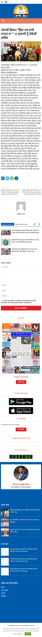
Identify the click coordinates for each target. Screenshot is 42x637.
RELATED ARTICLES (7, 224)
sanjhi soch (21, 214)
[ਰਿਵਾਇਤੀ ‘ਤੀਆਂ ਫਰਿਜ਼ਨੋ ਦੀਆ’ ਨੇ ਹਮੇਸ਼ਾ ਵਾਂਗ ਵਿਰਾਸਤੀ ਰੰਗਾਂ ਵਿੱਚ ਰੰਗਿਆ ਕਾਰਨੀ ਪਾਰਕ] (6, 251)
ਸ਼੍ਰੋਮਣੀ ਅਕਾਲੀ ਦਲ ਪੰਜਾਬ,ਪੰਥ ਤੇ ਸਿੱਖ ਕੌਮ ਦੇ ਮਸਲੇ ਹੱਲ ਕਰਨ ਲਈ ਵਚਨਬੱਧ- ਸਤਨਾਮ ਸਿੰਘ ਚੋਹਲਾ (10, 192)
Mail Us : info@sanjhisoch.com (6, 1)
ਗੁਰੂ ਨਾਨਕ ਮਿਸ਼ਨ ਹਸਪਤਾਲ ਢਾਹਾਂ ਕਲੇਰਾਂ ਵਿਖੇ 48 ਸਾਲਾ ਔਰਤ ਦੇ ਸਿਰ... (25, 530)
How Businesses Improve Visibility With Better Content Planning (23, 550)
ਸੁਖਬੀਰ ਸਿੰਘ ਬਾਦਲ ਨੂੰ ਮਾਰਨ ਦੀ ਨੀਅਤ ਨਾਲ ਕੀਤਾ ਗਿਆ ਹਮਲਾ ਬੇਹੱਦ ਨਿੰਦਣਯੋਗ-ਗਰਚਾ (25, 241)
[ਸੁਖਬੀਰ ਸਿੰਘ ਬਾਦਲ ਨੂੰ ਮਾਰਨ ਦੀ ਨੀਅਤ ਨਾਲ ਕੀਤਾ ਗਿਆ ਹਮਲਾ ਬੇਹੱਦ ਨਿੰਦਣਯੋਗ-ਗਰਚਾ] (6, 242)
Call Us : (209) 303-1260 (2, 1)
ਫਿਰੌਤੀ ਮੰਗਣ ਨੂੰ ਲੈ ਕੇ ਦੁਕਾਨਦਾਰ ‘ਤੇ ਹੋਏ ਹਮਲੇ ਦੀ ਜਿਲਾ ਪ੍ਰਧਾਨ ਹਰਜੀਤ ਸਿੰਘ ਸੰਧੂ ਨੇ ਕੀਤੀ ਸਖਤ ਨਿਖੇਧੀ (31, 192)
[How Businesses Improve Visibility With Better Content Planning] (5, 552)
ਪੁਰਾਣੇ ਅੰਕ (21, 382)
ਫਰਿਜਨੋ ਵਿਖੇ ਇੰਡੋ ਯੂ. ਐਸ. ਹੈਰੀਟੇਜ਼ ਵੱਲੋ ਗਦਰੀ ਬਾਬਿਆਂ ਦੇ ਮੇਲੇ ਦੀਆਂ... (25, 511)
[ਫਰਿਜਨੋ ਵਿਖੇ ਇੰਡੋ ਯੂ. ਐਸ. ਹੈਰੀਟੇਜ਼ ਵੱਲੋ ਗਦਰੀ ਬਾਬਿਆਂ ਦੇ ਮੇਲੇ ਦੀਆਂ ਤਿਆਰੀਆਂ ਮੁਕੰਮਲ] (5, 513)
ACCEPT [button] (28, 634)
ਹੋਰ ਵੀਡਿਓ (21, 429)
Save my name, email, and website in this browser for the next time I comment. (18, 301)
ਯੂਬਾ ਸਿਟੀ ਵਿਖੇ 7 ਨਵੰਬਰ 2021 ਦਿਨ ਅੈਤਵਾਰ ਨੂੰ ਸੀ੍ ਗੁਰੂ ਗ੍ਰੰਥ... (24, 520)
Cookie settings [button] (17, 634)
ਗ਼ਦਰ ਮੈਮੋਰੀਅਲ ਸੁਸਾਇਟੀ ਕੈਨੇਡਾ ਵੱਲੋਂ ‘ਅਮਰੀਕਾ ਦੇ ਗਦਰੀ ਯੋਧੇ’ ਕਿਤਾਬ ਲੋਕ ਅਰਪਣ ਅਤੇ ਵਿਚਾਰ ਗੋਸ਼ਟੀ (25, 231)
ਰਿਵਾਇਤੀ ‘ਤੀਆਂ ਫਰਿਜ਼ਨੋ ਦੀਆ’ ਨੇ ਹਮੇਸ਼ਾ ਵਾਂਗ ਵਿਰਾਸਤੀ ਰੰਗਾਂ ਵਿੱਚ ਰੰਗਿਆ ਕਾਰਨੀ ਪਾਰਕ (24, 250)
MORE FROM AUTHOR (21, 224)
